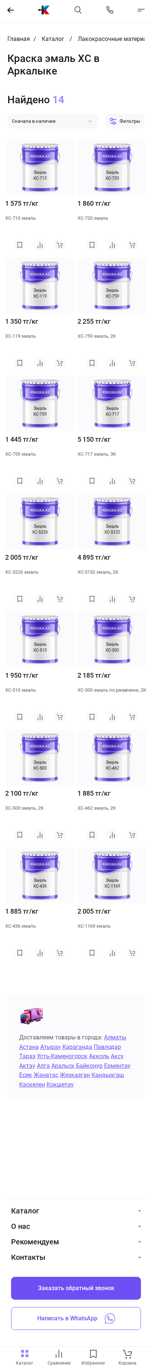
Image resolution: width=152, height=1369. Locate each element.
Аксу (117, 1056)
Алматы (115, 1037)
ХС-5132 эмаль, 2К (97, 572)
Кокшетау (60, 1084)
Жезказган (75, 1074)
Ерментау (117, 1065)
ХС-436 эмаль (20, 926)
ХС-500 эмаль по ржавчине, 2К (111, 690)
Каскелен (32, 1084)
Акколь (99, 1056)
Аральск (63, 1065)
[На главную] (44, 10)
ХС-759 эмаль (20, 454)
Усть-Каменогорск (62, 1056)
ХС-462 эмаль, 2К (96, 808)
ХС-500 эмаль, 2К (24, 808)
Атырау (50, 1046)
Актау (27, 1065)
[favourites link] (93, 1354)
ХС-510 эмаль (20, 690)
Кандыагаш (107, 1074)
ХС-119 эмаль (20, 336)
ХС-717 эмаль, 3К (96, 454)
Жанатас (46, 1074)
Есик (25, 1074)
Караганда (77, 1046)
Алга (43, 1065)
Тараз (27, 1056)
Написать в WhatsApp (67, 1318)
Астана (29, 1046)
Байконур (89, 1065)
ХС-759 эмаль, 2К (96, 336)
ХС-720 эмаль (92, 218)
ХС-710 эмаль (20, 218)
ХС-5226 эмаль (21, 572)
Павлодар (107, 1046)
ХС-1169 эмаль (94, 926)
